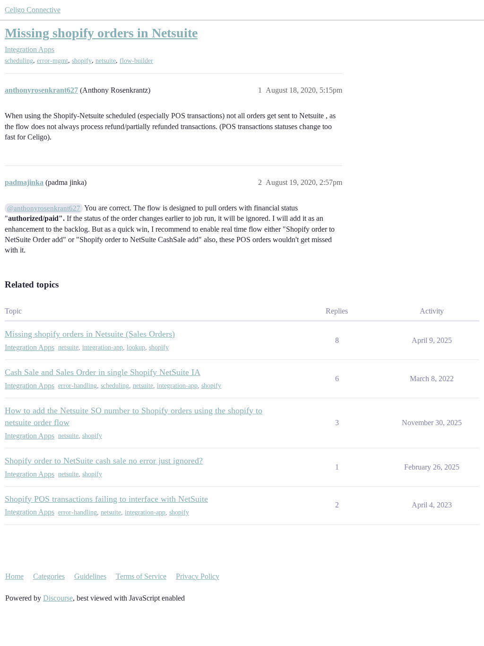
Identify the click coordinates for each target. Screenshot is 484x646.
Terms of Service (141, 576)
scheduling (19, 60)
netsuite (105, 60)
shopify (82, 60)
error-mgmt (52, 60)
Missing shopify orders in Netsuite (101, 33)
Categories (49, 576)
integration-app (102, 347)
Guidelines (90, 576)
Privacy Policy (197, 576)
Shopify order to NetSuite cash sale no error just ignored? (104, 460)
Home (14, 576)
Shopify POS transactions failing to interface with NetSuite (106, 499)
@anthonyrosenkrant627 (43, 208)
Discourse (58, 598)
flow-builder (136, 60)
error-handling (77, 385)
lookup (136, 347)
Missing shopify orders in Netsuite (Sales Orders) (90, 334)
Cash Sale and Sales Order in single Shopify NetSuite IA (102, 372)
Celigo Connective (32, 10)
